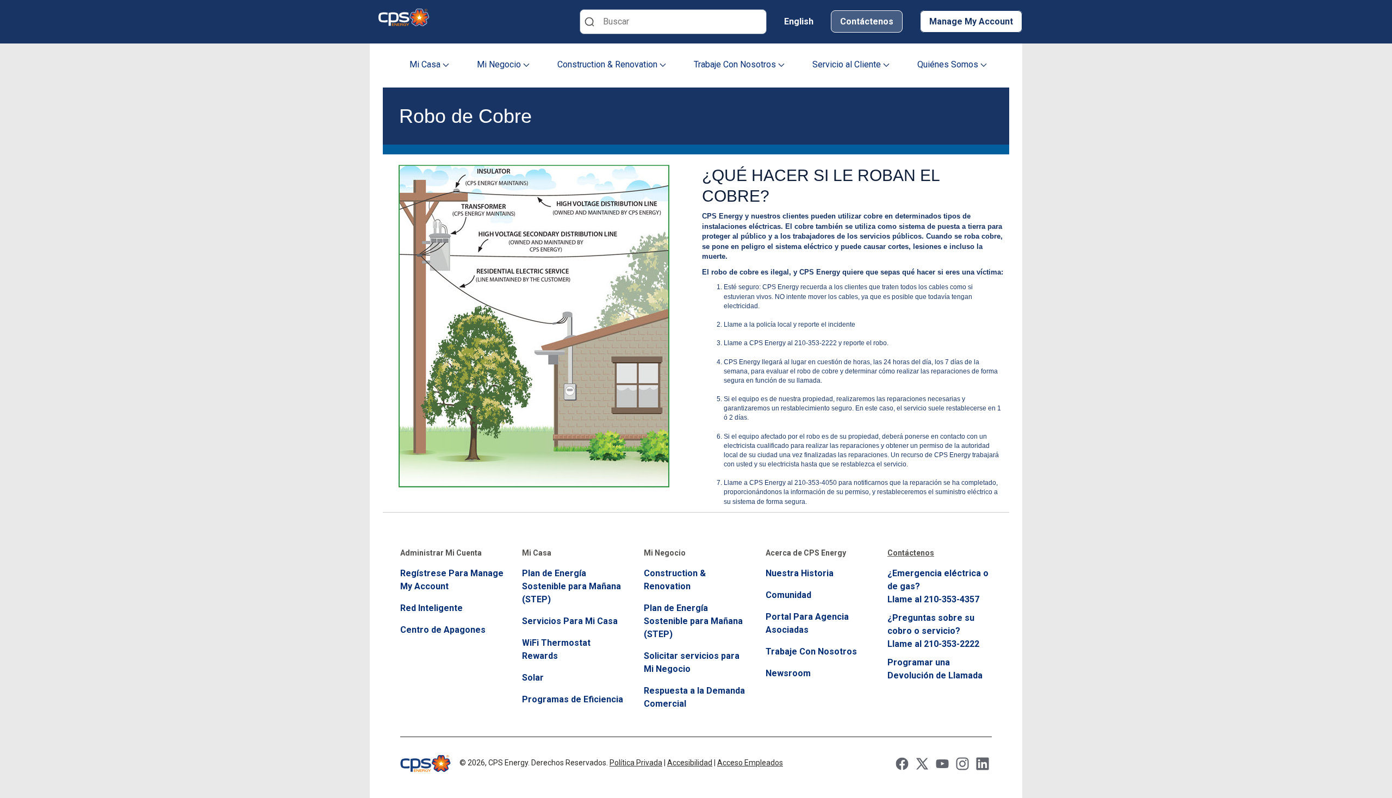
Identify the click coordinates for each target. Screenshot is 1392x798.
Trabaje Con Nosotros (736, 64)
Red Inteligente (431, 608)
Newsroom (788, 673)
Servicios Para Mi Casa (570, 621)
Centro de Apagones (443, 630)
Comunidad (788, 595)
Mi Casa (426, 64)
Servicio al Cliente (847, 64)
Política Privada (636, 762)
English (798, 21)
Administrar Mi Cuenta (441, 552)
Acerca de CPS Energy (806, 552)
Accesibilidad (689, 762)
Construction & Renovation (608, 64)
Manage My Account (971, 21)
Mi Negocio (500, 64)
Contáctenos (866, 21)
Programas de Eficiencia (572, 699)
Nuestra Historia (800, 573)
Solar (533, 677)
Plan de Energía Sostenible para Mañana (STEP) (571, 586)
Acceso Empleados (750, 762)
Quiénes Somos (948, 64)
